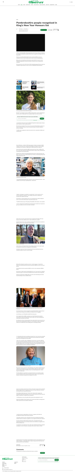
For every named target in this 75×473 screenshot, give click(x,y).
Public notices (24, 461)
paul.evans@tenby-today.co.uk (8, 469)
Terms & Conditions (25, 458)
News (17, 19)
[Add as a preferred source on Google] (50, 30)
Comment (42, 452)
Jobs (22, 460)
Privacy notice (35, 120)
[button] (3, 2)
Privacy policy (24, 459)
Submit (42, 118)
